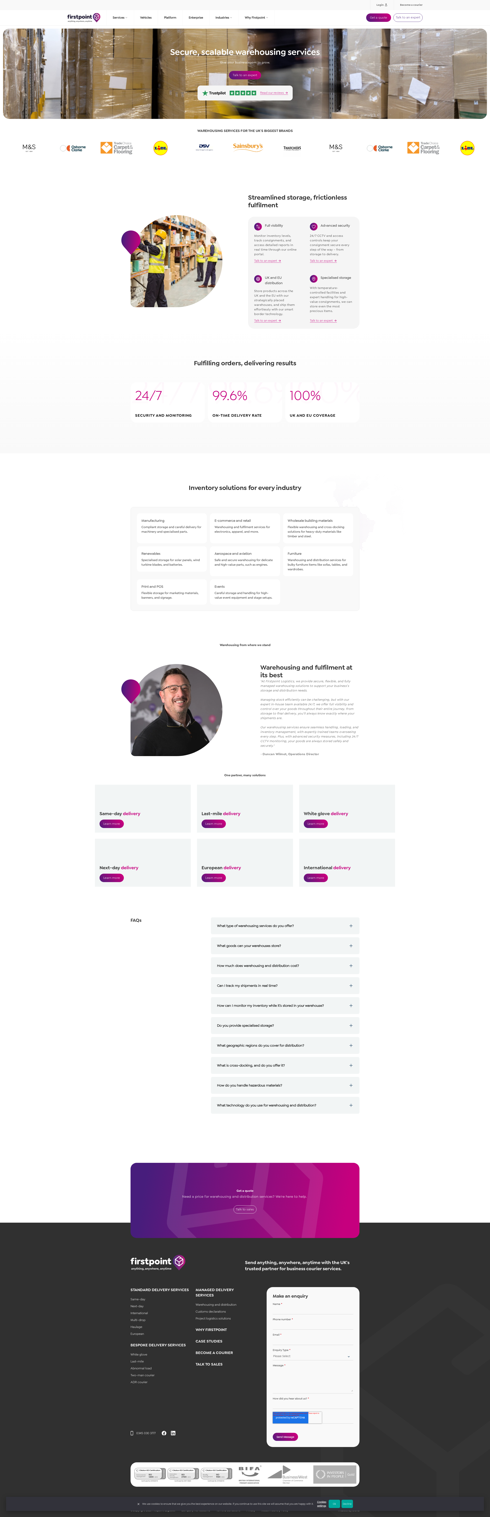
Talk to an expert (408, 17)
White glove (139, 1354)
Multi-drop (138, 1320)
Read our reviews (272, 93)
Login (380, 5)
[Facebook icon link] (164, 1433)
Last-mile (137, 1361)
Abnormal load (141, 1368)
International (139, 1313)
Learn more (111, 824)
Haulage (136, 1327)
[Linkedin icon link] (173, 1433)
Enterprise (196, 18)
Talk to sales (245, 1209)
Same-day (138, 1299)
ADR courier (139, 1382)
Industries (222, 18)
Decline (347, 1503)
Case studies (209, 1341)
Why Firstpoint (255, 18)
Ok (334, 1503)
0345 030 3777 (146, 1433)
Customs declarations (211, 1312)
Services (118, 18)
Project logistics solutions (213, 1318)
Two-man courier (142, 1375)
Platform (170, 18)
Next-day (137, 1306)
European (137, 1334)
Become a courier (411, 5)
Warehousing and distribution (216, 1305)
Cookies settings (321, 1503)
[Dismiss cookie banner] (138, 1504)
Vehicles (146, 18)
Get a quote (378, 18)
